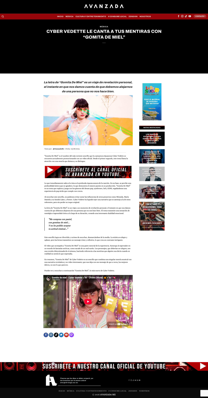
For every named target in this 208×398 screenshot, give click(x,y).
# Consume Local (117, 16)
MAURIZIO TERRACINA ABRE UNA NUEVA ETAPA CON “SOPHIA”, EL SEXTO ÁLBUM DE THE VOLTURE (152, 174)
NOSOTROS (145, 16)
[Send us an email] (137, 380)
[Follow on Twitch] (71, 335)
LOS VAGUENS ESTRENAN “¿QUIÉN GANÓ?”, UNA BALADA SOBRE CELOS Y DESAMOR (152, 138)
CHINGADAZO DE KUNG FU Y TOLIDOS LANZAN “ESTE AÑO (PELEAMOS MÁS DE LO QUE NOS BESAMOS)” (152, 157)
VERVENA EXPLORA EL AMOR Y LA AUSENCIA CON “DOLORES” (151, 190)
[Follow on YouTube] (190, 16)
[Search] (3, 16)
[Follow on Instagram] (182, 16)
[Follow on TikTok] (186, 16)
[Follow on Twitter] (61, 335)
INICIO (60, 16)
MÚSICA (70, 16)
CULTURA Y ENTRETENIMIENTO (91, 16)
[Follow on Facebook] (178, 16)
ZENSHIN (133, 16)
